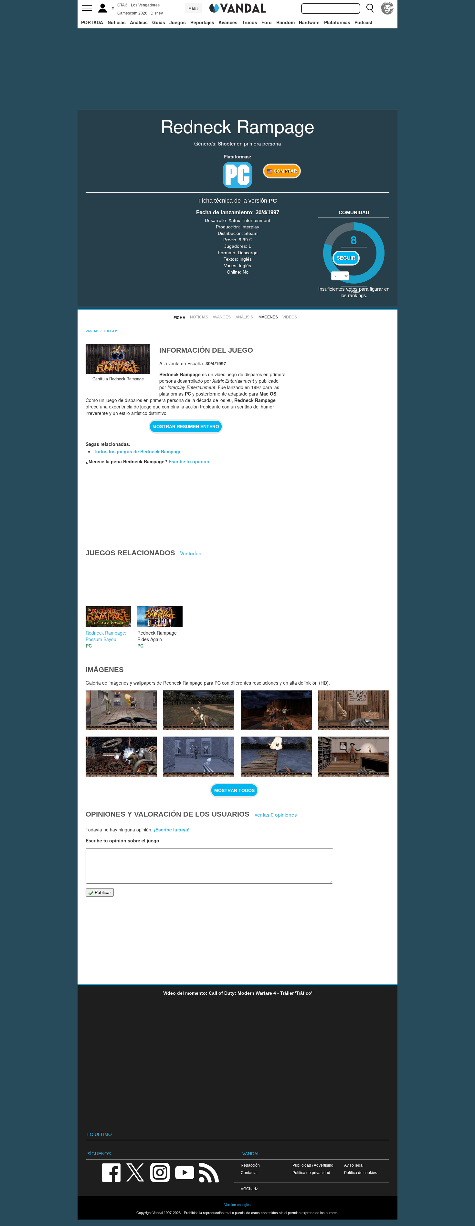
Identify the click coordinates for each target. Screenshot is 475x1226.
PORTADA (92, 22)
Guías (158, 22)
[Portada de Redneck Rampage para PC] (118, 359)
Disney (157, 13)
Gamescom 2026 (132, 13)
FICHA (179, 318)
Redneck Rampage (237, 125)
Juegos (177, 22)
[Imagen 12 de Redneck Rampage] (198, 710)
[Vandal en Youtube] (184, 1172)
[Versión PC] (237, 175)
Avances (228, 22)
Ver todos (190, 553)
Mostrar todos (234, 790)
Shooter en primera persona (249, 143)
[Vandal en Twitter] (135, 1172)
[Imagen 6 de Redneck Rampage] (353, 757)
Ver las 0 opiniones (275, 814)
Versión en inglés (237, 1205)
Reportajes (202, 22)
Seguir (346, 258)
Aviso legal (354, 1165)
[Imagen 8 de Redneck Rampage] (198, 757)
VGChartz (249, 1189)
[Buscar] (370, 8)
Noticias (117, 22)
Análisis (139, 22)
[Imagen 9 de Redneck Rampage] (121, 757)
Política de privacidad (311, 1173)
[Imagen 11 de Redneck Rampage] (276, 710)
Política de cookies (360, 1173)
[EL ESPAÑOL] (387, 8)
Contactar (249, 1173)
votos (354, 291)
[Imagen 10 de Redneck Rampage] (353, 710)
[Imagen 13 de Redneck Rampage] (121, 710)
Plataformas (337, 22)
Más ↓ (193, 8)
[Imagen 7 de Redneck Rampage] (276, 757)
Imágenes (268, 317)
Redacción (250, 1165)
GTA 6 (122, 5)
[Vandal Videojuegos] (237, 7)
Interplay (250, 226)
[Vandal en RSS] (208, 1172)
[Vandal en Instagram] (160, 1172)
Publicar (102, 892)
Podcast (363, 22)
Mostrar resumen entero (186, 426)
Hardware (309, 22)
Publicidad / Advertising (312, 1165)
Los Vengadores (145, 5)
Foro (266, 22)
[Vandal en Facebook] (111, 1172)
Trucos (249, 22)
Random (285, 22)
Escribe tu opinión (189, 461)
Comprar (284, 171)
